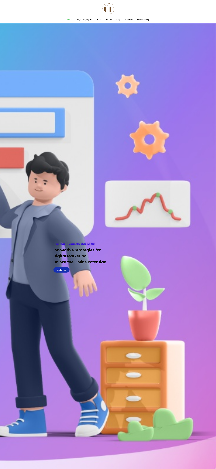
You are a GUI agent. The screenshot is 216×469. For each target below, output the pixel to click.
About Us (129, 19)
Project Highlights (84, 19)
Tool (99, 19)
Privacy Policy (143, 19)
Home (69, 19)
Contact (108, 19)
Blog (118, 19)
